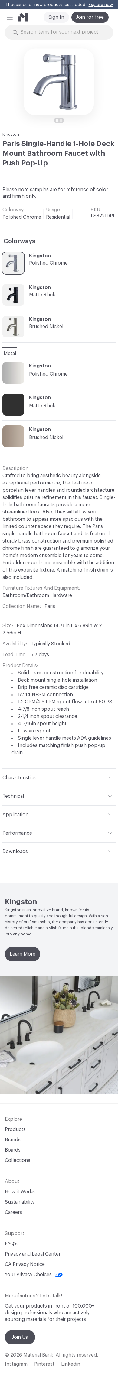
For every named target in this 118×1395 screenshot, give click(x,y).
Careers (13, 1212)
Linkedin (70, 1364)
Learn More (22, 954)
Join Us (20, 1337)
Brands (13, 1139)
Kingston (10, 134)
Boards (13, 1150)
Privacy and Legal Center (33, 1254)
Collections (17, 1160)
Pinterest (44, 1364)
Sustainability (19, 1202)
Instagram (16, 1364)
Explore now (101, 5)
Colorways (19, 241)
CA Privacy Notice (25, 1264)
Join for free (90, 17)
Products (15, 1129)
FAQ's (11, 1243)
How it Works (20, 1191)
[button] (10, 17)
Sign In (56, 17)
